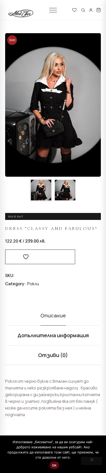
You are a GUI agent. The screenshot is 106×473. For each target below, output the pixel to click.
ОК (54, 465)
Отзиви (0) (53, 355)
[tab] (53, 316)
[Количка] (98, 10)
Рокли (33, 284)
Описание (53, 315)
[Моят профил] (91, 10)
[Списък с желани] (74, 10)
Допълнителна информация (53, 335)
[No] (91, 461)
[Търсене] (83, 10)
